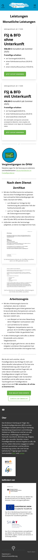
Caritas (21, 453)
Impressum (6, 554)
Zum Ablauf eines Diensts (19, 393)
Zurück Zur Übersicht (19, 399)
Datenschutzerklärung (9, 556)
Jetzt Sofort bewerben (15, 74)
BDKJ (14, 453)
